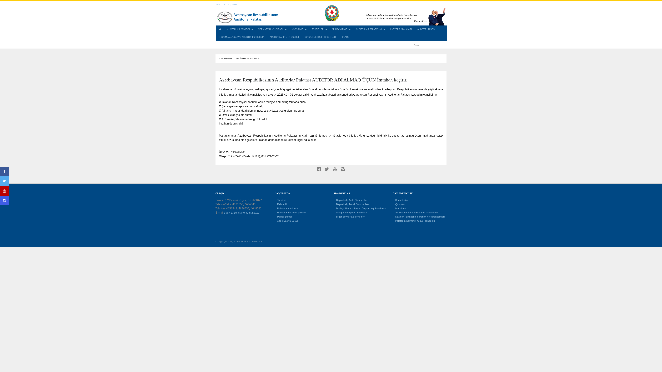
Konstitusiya (401, 200)
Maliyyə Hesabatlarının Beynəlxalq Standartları (361, 208)
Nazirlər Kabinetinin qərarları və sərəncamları (420, 216)
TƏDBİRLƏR (318, 29)
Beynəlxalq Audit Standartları (352, 200)
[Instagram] (4, 200)
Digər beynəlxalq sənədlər (350, 216)
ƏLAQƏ (345, 37)
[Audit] (250, 17)
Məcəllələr (401, 208)
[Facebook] (4, 171)
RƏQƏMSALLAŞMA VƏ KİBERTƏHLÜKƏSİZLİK (241, 37)
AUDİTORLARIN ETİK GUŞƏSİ (284, 37)
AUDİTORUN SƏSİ (426, 29)
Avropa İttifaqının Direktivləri (351, 212)
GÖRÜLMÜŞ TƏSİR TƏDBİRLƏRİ (320, 37)
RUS (226, 4)
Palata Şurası (284, 216)
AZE (218, 4)
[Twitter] (4, 181)
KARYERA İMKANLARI (401, 29)
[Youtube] (4, 191)
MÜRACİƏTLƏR (339, 29)
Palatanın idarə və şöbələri (291, 212)
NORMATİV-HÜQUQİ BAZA (270, 29)
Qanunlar (400, 204)
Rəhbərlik (282, 204)
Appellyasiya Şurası (288, 220)
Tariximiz (282, 200)
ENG (234, 4)
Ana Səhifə (225, 58)
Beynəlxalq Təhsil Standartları (352, 204)
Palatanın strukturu (287, 208)
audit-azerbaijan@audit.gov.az (241, 212)
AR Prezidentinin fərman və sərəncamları (417, 212)
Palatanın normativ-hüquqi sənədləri (415, 220)
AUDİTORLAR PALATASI (238, 29)
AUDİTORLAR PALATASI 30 (369, 29)
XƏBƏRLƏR (297, 29)
